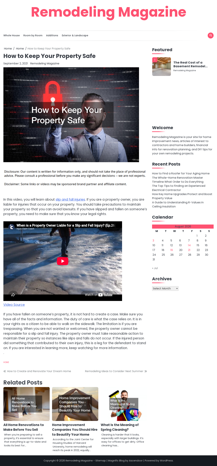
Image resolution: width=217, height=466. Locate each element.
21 (189, 250)
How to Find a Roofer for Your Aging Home (181, 173)
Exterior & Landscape (75, 35)
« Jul (155, 268)
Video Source (14, 304)
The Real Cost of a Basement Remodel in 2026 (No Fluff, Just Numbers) (190, 64)
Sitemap (100, 460)
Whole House (11, 35)
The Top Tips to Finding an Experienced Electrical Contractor (178, 188)
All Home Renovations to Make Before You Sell (23, 427)
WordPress (166, 460)
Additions (52, 35)
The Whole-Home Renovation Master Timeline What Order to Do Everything (177, 180)
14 (189, 245)
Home (6, 362)
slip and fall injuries (70, 199)
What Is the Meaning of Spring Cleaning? (120, 427)
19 (171, 250)
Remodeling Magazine (108, 11)
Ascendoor (136, 460)
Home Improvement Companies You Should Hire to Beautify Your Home (74, 430)
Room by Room (32, 35)
